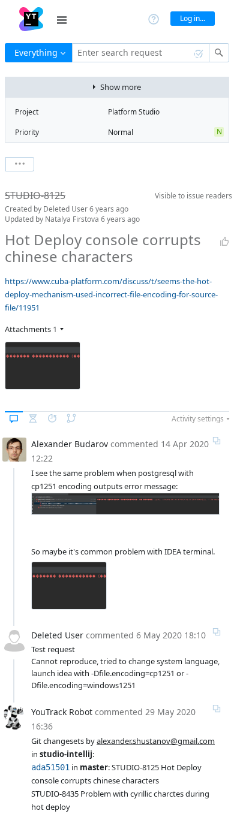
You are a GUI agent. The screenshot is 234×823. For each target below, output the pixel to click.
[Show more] (19, 164)
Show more (120, 87)
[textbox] (141, 53)
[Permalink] (216, 440)
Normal (120, 132)
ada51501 (50, 767)
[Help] (154, 18)
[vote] (224, 241)
